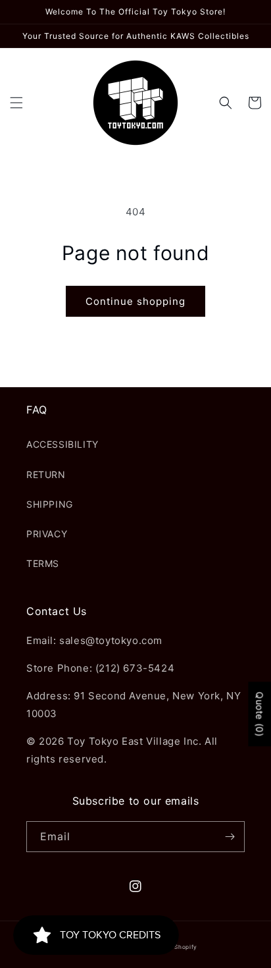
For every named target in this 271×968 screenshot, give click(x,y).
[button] (16, 102)
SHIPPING (49, 504)
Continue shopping (135, 301)
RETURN (46, 474)
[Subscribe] (229, 836)
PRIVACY (46, 533)
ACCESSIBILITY (62, 444)
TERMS (42, 563)
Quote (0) (259, 714)
